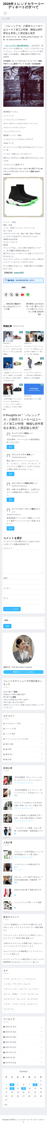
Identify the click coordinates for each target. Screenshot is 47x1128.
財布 (8, 754)
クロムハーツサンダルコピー (14, 694)
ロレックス (21, 999)
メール (6, 588)
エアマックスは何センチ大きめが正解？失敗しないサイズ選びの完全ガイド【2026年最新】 (28, 805)
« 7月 (5, 1105)
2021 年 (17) (10, 1052)
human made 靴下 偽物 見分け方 (27, 890)
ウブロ (15, 1004)
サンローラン (9, 1009)
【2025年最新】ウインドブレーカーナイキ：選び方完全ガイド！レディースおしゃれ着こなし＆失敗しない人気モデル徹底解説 (12, 404)
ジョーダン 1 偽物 (10, 692)
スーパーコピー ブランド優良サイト (26, 509)
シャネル (7, 984)
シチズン (7, 1004)
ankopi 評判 (19, 273)
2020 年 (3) (10, 1058)
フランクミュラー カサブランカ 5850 (19, 935)
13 (23, 1088)
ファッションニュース (16, 739)
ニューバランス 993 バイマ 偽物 (27, 902)
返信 (10, 447)
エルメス (26, 984)
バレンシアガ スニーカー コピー (16, 700)
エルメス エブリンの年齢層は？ (16, 951)
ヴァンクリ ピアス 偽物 (21, 454)
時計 (9, 744)
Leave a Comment (15, 39)
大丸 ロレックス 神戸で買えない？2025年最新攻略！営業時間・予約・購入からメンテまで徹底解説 (28, 880)
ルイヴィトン (16, 979)
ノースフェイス (29, 979)
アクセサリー (13, 723)
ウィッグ (10, 729)
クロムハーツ (32, 1004)
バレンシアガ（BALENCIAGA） (17, 46)
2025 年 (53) (10, 1032)
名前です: (7, 667)
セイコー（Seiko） (11, 994)
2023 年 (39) (10, 1042)
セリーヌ (23, 989)
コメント (7, 548)
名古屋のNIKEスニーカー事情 (32, 399)
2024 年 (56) (10, 1037)
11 (12, 1088)
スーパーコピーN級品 (20, 433)
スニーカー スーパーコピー (14, 702)
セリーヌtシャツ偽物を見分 (23, 483)
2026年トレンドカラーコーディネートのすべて (23, 5)
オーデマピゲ (32, 999)
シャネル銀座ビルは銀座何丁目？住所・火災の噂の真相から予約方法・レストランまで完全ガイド (28, 818)
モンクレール (33, 994)
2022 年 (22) (10, 1047)
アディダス (17, 984)
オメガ (22, 1004)
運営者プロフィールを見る (23, 672)
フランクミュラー (11, 989)
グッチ (23, 994)
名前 (5, 578)
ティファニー (34, 989)
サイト (6, 598)
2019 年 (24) (10, 1063)
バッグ (10, 734)
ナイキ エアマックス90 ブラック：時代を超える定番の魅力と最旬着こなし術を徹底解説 (33, 375)
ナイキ (6, 979)
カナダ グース (9, 999)
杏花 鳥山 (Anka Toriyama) (30, 37)
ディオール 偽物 (9, 697)
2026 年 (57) (10, 1027)
